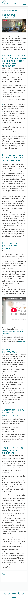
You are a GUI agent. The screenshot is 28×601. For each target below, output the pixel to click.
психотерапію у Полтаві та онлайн (13, 342)
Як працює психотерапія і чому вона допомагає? (12, 331)
